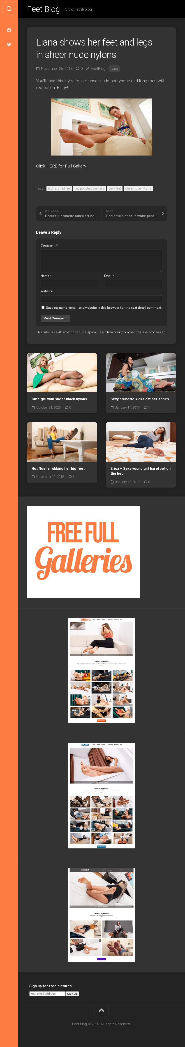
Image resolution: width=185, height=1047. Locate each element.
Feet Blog (43, 9)
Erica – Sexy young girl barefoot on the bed (141, 471)
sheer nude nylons (138, 188)
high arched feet (59, 188)
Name (46, 276)
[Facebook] (9, 30)
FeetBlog (98, 68)
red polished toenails (89, 188)
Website (47, 291)
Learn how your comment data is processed (132, 332)
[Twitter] (9, 44)
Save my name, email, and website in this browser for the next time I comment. (104, 307)
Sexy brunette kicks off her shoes (140, 399)
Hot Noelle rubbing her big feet (58, 468)
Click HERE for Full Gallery (61, 166)
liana (114, 68)
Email (109, 276)
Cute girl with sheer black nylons (59, 399)
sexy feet (115, 188)
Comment (49, 245)
